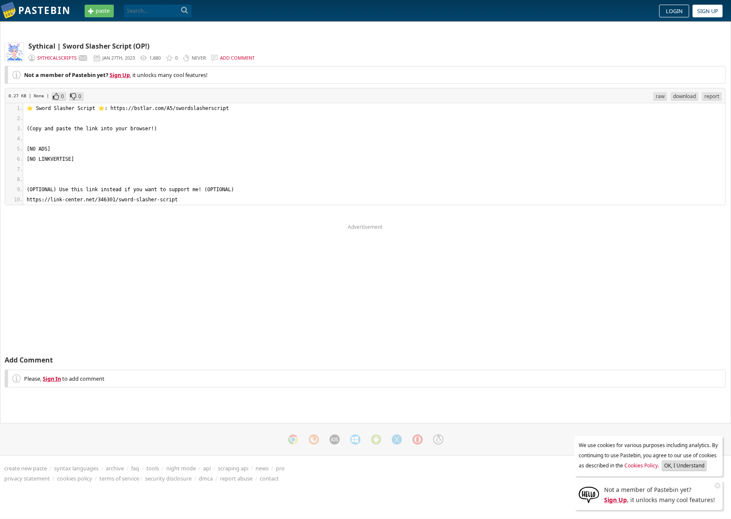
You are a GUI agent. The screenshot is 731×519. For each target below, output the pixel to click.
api (207, 468)
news (262, 468)
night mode (181, 468)
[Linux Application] (438, 439)
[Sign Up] (589, 494)
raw (660, 96)
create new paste (25, 468)
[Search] (185, 10)
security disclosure (168, 478)
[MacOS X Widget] (397, 439)
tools (152, 468)
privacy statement (27, 478)
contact (269, 478)
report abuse (236, 478)
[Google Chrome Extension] (293, 439)
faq (135, 468)
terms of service (119, 478)
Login (674, 11)
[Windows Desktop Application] (355, 439)
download (684, 96)
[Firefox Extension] (314, 439)
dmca (206, 478)
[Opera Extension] (417, 439)
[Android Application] (376, 439)
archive (115, 468)
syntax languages (76, 468)
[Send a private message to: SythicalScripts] (83, 58)
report (711, 96)
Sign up (707, 11)
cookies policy (74, 478)
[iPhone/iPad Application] (335, 439)
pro (280, 468)
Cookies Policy (641, 465)
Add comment (237, 58)
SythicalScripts (57, 58)
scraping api (233, 468)
